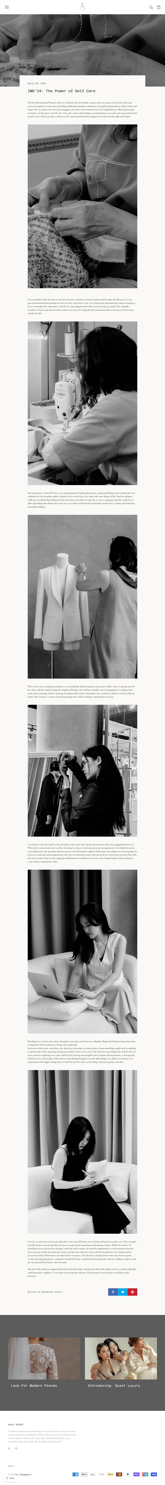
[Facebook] (9, 1448)
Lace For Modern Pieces (34, 1386)
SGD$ (10, 1466)
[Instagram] (16, 1448)
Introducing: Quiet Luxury (114, 1386)
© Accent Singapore (19, 1474)
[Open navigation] (7, 7)
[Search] (151, 7)
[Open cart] (158, 7)
